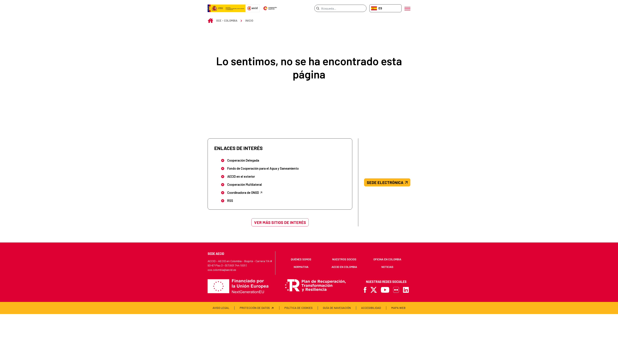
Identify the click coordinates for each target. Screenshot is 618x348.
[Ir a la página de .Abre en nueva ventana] (226, 8)
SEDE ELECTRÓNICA (385, 182)
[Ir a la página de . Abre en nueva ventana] (252, 8)
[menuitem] (301, 259)
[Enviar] (318, 8)
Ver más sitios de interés (280, 222)
